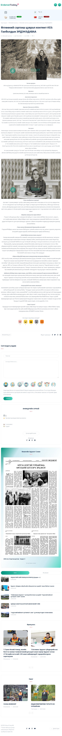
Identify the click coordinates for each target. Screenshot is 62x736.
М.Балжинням (6, 659)
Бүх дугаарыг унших (31, 563)
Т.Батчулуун (34, 709)
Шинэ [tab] (15, 573)
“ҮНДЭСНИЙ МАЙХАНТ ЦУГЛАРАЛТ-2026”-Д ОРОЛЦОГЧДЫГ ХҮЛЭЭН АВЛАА (32, 613)
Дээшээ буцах (56, 728)
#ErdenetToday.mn (6, 335)
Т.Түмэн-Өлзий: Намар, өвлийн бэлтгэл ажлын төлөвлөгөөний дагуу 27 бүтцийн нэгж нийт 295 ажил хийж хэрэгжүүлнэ (17, 653)
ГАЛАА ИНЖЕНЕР (9, 704)
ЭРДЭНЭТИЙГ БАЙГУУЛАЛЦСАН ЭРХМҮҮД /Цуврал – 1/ (25, 577)
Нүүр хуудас (4, 23)
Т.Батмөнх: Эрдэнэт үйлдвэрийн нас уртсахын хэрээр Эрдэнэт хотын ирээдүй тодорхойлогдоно (44, 651)
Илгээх (8, 398)
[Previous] (29, 667)
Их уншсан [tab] (45, 573)
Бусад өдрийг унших (31, 433)
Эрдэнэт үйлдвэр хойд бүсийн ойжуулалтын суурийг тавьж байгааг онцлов (32, 586)
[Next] (32, 667)
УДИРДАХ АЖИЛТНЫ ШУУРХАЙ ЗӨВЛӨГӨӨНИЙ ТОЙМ (25, 604)
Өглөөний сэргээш (13, 23)
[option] (17, 645)
